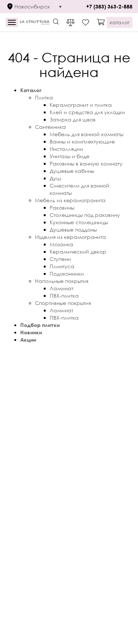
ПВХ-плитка (64, 295)
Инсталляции (66, 149)
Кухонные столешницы (79, 222)
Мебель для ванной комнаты (86, 134)
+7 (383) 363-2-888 (109, 6)
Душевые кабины (72, 171)
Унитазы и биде (69, 156)
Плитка (44, 97)
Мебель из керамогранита (70, 200)
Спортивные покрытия (63, 303)
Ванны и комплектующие (82, 141)
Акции (28, 340)
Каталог (31, 90)
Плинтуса (62, 266)
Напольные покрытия (61, 281)
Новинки (31, 332)
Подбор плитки (40, 325)
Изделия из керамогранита (70, 237)
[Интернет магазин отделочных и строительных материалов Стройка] (34, 22)
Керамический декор (78, 251)
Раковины (62, 207)
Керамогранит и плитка (81, 105)
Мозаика (61, 244)
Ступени (60, 259)
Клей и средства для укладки (87, 112)
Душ (55, 178)
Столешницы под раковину (85, 215)
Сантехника (50, 127)
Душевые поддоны (73, 229)
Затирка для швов (73, 119)
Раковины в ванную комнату (86, 163)
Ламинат (61, 288)
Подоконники (67, 273)
